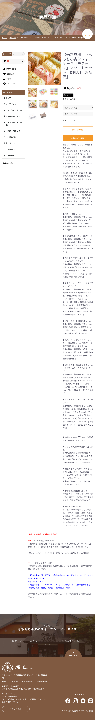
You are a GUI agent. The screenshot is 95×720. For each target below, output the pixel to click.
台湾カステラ (9, 143)
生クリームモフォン (12, 116)
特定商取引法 (8, 163)
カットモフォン (10, 104)
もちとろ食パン (10, 137)
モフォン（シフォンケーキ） (13, 123)
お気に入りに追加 (77, 138)
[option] (44, 68)
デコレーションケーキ (13, 110)
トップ (4, 37)
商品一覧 (13, 37)
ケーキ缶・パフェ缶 (12, 131)
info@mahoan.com (10, 696)
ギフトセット (9, 155)
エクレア (7, 98)
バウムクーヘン (10, 149)
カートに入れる (78, 130)
